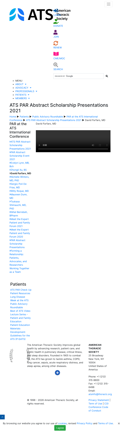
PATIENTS (21, 94)
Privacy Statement (99, 400)
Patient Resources (20, 293)
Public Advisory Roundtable (47, 116)
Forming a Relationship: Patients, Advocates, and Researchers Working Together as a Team (19, 261)
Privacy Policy (84, 423)
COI (106, 403)
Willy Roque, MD (20, 190)
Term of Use (95, 403)
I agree (60, 427)
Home (13, 116)
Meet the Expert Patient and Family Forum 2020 (20, 233)
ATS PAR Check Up (20, 289)
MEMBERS (21, 98)
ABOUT (20, 84)
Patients (24, 116)
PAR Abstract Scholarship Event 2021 (19, 156)
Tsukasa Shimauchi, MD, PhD (18, 205)
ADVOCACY (22, 87)
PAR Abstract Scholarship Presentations (17, 244)
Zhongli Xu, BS (19, 169)
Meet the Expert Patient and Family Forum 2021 (20, 223)
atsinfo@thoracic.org (100, 394)
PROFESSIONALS (25, 91)
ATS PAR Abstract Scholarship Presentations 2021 (53, 120)
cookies (62, 423)
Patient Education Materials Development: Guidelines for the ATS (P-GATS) (20, 331)
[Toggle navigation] (108, 4)
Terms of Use (105, 423)
